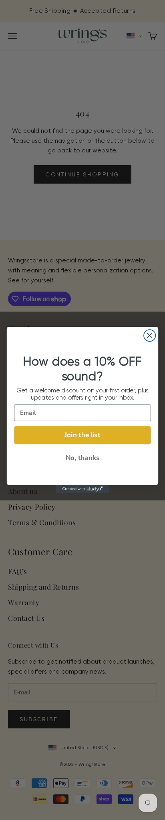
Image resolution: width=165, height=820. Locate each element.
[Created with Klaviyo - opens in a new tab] (83, 489)
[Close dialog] (149, 335)
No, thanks (83, 457)
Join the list (82, 435)
